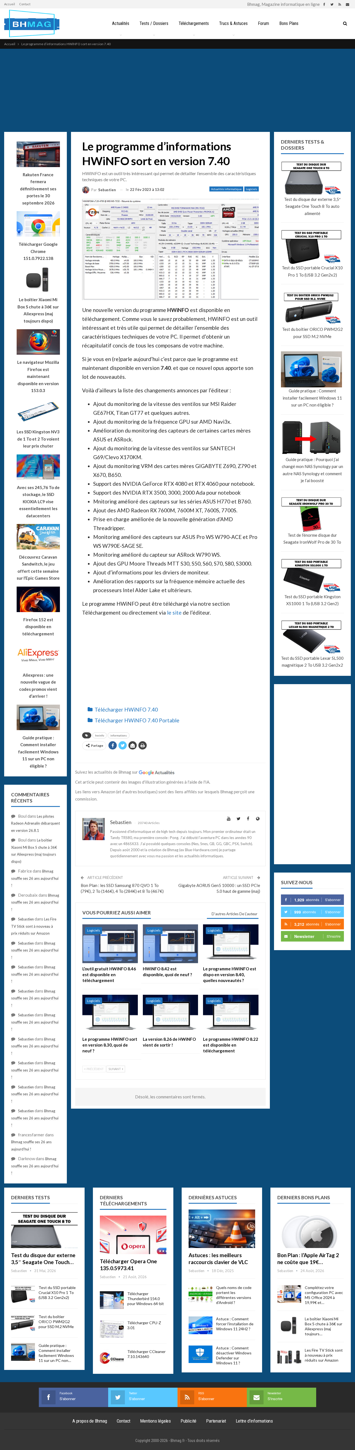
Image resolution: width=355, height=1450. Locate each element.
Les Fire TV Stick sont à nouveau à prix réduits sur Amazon (33, 926)
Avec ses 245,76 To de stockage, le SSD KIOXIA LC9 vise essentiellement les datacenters (38, 501)
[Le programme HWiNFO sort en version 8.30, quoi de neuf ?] (110, 1014)
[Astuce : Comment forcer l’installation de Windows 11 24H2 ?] (200, 1325)
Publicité (188, 1421)
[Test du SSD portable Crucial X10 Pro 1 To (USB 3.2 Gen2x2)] (23, 1294)
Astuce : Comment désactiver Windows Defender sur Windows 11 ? (234, 1355)
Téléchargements (194, 23)
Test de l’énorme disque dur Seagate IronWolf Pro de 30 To (312, 539)
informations (118, 735)
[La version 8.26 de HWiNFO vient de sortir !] (170, 1014)
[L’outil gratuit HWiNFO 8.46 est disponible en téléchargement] (110, 943)
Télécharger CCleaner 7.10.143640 (146, 1354)
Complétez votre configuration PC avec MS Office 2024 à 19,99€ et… (324, 1295)
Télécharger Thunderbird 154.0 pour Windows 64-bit (145, 1298)
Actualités (120, 23)
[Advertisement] (177, 90)
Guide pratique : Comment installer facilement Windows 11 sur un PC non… (56, 1353)
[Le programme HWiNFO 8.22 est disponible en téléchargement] (230, 1014)
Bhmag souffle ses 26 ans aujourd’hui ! (35, 878)
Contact (25, 4)
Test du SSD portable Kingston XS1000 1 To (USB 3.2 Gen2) (312, 600)
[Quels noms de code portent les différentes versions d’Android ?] (200, 1294)
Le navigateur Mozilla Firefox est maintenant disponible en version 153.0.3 (38, 376)
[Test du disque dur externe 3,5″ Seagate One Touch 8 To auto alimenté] (44, 1228)
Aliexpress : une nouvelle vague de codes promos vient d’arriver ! (38, 685)
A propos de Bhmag (89, 1421)
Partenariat (216, 1421)
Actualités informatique (226, 189)
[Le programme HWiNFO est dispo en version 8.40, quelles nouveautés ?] (230, 943)
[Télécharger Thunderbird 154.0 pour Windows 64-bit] (112, 1300)
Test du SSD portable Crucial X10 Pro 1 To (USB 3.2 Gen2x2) (312, 271)
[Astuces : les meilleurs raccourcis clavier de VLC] (222, 1228)
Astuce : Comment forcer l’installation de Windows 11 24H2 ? (234, 1323)
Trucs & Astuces (233, 23)
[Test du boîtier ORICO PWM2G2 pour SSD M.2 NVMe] (23, 1323)
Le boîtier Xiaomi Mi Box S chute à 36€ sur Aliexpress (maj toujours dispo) (38, 310)
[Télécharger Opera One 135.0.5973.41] (133, 1235)
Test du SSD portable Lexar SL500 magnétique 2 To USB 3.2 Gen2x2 (312, 662)
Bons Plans (288, 23)
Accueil (9, 4)
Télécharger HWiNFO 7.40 (126, 709)
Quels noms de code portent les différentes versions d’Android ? (234, 1295)
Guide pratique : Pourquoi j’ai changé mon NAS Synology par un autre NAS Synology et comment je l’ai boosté (312, 470)
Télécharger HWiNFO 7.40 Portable (137, 720)
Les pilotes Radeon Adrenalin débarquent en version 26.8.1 (35, 823)
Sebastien (26, 919)
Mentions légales (155, 1421)
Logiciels (251, 189)
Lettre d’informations (254, 1421)
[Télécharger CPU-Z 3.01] (112, 1329)
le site (174, 612)
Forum (263, 23)
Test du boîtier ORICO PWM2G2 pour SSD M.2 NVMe (312, 333)
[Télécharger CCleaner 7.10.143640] (112, 1358)
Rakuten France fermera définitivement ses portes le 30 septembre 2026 (38, 188)
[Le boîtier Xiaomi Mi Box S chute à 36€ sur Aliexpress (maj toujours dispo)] (289, 1325)
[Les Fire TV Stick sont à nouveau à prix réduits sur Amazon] (289, 1356)
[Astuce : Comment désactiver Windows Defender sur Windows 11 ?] (200, 1354)
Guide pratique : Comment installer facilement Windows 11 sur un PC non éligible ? (312, 397)
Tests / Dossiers (154, 23)
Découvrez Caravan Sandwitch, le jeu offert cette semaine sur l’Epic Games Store (38, 567)
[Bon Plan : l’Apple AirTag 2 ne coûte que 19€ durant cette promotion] (310, 1228)
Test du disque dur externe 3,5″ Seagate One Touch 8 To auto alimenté (312, 206)
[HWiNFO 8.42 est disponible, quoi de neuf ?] (170, 943)
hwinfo (99, 735)
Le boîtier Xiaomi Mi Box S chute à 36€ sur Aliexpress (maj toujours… (323, 1326)
